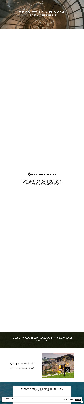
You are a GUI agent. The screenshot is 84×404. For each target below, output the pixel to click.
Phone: (44, 394)
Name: (16, 394)
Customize (71, 399)
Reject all (65, 399)
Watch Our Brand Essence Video (42, 188)
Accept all (78, 399)
